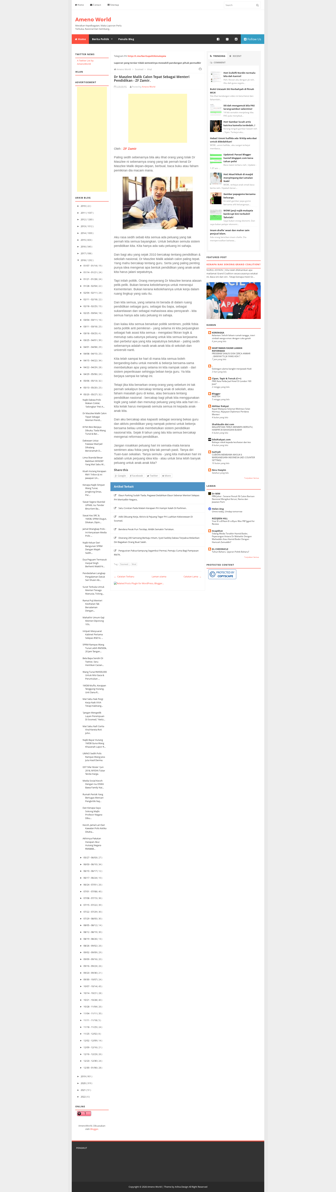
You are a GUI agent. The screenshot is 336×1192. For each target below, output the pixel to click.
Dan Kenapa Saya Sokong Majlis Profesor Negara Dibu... (92, 813)
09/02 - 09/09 (90, 952)
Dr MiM (216, 493)
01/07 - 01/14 (90, 265)
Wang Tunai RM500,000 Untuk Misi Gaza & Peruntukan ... (95, 675)
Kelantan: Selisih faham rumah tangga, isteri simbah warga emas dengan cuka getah (233, 337)
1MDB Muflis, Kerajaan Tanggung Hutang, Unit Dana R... (94, 689)
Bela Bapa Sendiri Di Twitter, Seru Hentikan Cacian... (93, 662)
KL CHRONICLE (220, 549)
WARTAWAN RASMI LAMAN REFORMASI (227, 349)
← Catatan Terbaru (124, 576)
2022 (83, 1096)
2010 (83, 206)
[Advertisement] (92, 139)
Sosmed (124, 564)
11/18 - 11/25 (90, 1027)
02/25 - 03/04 (90, 313)
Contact (96, 4)
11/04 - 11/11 (90, 1013)
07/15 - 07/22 (90, 904)
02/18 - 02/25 (90, 306)
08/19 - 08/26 (90, 938)
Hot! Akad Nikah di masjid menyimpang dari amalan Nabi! (238, 178)
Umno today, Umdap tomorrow (227, 511)
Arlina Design (181, 1186)
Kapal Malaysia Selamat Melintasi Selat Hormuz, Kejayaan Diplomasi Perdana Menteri (231, 411)
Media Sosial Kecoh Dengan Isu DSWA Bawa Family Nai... (93, 784)
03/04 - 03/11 (90, 319)
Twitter (153, 475)
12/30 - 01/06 (90, 1067)
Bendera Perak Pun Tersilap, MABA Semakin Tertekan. (146, 529)
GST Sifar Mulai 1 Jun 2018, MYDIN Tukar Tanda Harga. (94, 770)
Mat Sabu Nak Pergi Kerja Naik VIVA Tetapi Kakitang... (93, 702)
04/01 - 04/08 (90, 347)
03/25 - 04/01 (90, 340)
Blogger (94, 1129)
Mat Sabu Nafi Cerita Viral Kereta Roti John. (93, 730)
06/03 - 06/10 (90, 864)
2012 (83, 219)
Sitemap (114, 4)
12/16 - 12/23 (90, 1054)
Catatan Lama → (192, 576)
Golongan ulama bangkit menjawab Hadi (231, 368)
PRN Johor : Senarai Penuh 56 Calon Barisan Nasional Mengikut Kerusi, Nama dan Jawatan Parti (233, 499)
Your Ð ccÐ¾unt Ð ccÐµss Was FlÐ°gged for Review (233, 522)
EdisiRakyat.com (221, 439)
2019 (83, 1076)
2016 (83, 246)
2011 (83, 212)
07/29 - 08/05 (90, 918)
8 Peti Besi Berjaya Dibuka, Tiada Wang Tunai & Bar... (94, 430)
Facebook (137, 475)
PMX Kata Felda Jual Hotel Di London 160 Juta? (231, 382)
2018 (83, 260)
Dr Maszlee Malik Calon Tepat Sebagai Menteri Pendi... (95, 417)
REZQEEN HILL (220, 518)
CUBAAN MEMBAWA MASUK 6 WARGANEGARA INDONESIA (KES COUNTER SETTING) (233, 457)
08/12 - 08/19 (90, 932)
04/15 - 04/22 (90, 360)
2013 (83, 226)
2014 (83, 233)
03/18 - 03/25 (90, 333)
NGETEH (216, 396)
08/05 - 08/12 (90, 925)
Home (80, 4)
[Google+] (227, 39)
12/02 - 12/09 (90, 1040)
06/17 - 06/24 (90, 877)
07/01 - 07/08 (90, 891)
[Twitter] (236, 39)
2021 (83, 1090)
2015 (83, 239)
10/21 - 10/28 (90, 999)
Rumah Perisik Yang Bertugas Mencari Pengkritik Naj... (93, 798)
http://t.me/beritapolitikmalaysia (147, 56)
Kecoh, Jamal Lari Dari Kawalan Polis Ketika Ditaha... (94, 828)
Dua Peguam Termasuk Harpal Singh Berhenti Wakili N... (95, 563)
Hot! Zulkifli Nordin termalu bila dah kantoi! (239, 74)
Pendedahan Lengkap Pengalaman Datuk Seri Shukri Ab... (94, 577)
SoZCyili (216, 451)
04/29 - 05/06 (90, 374)
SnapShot (217, 530)
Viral (134, 564)
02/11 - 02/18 (90, 299)
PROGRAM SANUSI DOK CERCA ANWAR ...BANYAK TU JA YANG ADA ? (231, 355)
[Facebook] (218, 39)
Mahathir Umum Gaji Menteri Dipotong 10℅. (93, 621)
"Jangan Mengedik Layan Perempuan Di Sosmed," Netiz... (94, 716)
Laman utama (159, 576)
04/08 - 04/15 (90, 353)
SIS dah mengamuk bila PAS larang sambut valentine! (239, 107)
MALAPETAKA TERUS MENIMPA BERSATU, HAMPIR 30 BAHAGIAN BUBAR (232, 428)
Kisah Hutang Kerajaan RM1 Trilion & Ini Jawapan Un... (94, 475)
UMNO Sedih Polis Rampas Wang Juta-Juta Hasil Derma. (94, 757)
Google (121, 475)
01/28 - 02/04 (90, 285)
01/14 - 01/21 (90, 272)
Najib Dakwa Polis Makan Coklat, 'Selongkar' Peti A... (94, 403)
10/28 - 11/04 (90, 1006)
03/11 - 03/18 (90, 326)
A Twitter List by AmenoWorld (85, 62)
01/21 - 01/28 (90, 279)
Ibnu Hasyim (219, 470)
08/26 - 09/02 (90, 945)
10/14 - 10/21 (90, 993)
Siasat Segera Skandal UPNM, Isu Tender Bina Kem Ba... (94, 505)
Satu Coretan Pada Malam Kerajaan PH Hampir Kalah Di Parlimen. (152, 508)
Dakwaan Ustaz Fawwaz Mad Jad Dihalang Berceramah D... (92, 445)
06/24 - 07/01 (90, 884)
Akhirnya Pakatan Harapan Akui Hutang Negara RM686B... (92, 843)
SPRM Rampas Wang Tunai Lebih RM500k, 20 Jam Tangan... (95, 648)
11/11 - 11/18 (90, 1020)
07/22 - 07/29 (90, 911)
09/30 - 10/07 (90, 979)
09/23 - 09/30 (90, 972)
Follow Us (254, 39)
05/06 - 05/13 (90, 380)
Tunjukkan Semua (251, 478)
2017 (83, 253)
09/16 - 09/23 (90, 966)
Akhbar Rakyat (220, 406)
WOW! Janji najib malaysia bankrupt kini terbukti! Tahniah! (238, 214)
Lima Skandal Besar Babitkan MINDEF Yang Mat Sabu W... (94, 461)
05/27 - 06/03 (90, 857)
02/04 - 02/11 (90, 292)
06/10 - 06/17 (90, 871)
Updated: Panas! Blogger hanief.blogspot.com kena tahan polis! (238, 158)
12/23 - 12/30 (90, 1060)
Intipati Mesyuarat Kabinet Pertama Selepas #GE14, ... (93, 634)
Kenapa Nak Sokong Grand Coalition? (233, 264)
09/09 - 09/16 (90, 959)
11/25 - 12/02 (90, 1033)
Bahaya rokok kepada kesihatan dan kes (231, 442)
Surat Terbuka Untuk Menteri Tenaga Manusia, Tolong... (93, 590)
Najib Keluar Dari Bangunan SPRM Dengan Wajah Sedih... (93, 547)
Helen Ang (218, 508)
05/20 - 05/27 (90, 394)
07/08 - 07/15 (90, 898)
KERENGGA (218, 332)
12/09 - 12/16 (90, 1047)
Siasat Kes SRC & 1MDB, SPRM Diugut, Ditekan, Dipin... (95, 519)
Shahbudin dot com (223, 424)
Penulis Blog (126, 39)
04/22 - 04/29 (90, 367)
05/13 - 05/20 (90, 387)
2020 (83, 1083)
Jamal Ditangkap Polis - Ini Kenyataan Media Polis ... (95, 532)
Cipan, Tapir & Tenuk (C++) (226, 378)
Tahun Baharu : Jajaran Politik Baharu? (230, 551)
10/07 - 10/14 (90, 986)
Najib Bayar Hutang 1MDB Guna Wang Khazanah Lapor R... (94, 743)
